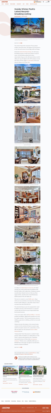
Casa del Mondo (30, 60)
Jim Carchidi (18, 16)
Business (19, 401)
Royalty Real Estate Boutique (25, 51)
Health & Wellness (32, 401)
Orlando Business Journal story (27, 287)
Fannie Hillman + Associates (34, 314)
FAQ (36, 407)
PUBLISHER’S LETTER (30, 407)
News (2, 401)
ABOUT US (23, 407)
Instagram (22, 354)
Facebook (31, 354)
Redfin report (31, 299)
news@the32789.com (32, 352)
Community (13, 401)
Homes (26, 401)
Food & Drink (7, 401)
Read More (4, 381)
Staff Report (21, 384)
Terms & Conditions (25, 411)
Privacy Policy (20, 411)
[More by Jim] (15, 358)
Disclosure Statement (32, 411)
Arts (23, 401)
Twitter (25, 354)
